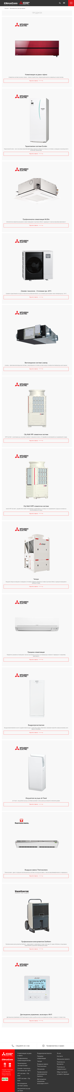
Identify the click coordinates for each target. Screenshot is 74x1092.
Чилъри (39, 1061)
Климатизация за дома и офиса (24, 1054)
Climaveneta (40, 1069)
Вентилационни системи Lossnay (22, 1084)
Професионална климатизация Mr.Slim (24, 1059)
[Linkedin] (10, 1066)
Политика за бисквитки (61, 1063)
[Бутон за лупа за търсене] (59, 3)
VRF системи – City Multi (23, 1074)
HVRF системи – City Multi (23, 1079)
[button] (71, 3)
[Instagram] (5, 1066)
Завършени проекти (63, 1059)
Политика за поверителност (61, 1068)
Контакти (60, 1056)
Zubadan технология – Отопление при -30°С (24, 1069)
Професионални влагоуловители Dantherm (42, 1074)
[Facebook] (5, 1064)
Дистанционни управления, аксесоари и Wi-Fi (42, 1081)
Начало (7, 8)
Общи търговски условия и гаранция (63, 1073)
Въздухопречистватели (44, 1053)
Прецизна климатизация (41, 1057)
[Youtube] (10, 1064)
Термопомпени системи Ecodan (22, 1064)
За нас (59, 1053)
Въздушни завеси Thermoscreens (42, 1065)
